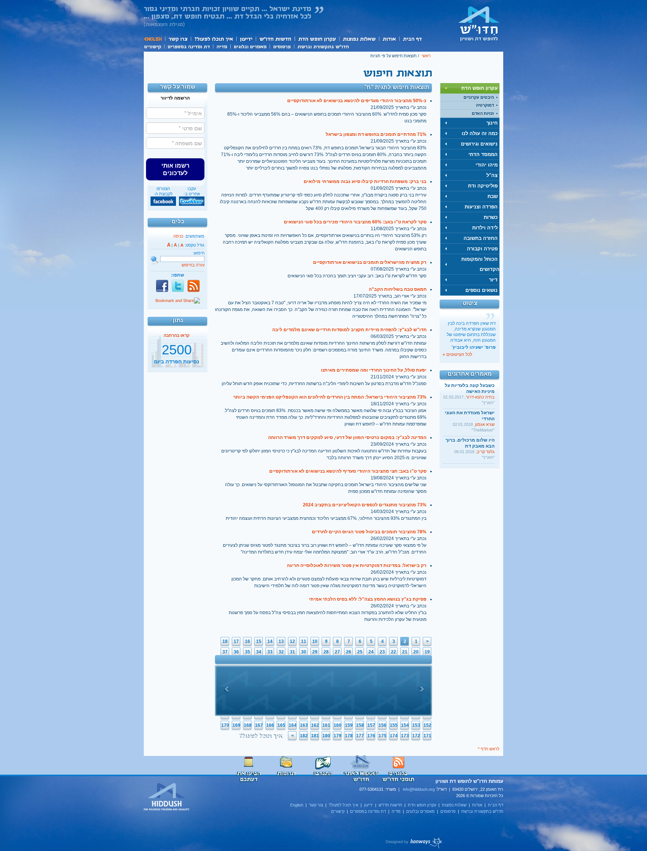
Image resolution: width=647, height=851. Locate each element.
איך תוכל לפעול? (213, 39)
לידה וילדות (485, 228)
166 (270, 725)
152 (427, 725)
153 (416, 725)
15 (258, 641)
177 (360, 735)
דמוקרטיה (485, 105)
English (154, 39)
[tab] (469, 88)
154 (405, 725)
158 (360, 725)
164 (293, 725)
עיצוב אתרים (414, 842)
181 (315, 735)
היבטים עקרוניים (479, 97)
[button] (175, 169)
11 (303, 641)
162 (315, 725)
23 (382, 652)
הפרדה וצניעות (481, 207)
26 (348, 652)
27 (337, 652)
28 (326, 652)
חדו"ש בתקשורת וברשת (323, 46)
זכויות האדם (483, 113)
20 (416, 652)
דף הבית (412, 39)
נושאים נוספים (481, 290)
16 (247, 641)
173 (405, 735)
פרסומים (282, 46)
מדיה (221, 46)
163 (304, 725)
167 (259, 725)
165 (281, 725)
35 (247, 652)
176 (371, 735)
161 (326, 725)
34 (258, 652)
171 (427, 735)
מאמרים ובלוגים (250, 46)
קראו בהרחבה (176, 364)
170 (225, 725)
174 (394, 735)
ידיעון (245, 39)
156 (382, 725)
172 (416, 735)
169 (236, 725)
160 (337, 725)
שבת (492, 196)
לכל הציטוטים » (457, 354)
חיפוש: (198, 253)
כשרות (491, 217)
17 (236, 641)
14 (270, 641)
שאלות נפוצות (359, 39)
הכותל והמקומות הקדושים (480, 264)
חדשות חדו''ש (274, 39)
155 (394, 725)
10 (315, 641)
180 (326, 735)
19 (427, 652)
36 (236, 652)
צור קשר (178, 39)
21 (404, 652)
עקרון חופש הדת (316, 39)
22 (393, 652)
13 (281, 641)
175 (382, 735)
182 (304, 735)
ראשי (426, 56)
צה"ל (492, 175)
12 (292, 641)
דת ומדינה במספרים (188, 46)
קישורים (154, 46)
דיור (493, 280)
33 (270, 652)
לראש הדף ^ (488, 749)
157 (371, 725)
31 (292, 652)
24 (371, 652)
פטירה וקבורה (482, 248)
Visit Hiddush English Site (167, 797)
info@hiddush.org (419, 789)
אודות (389, 39)
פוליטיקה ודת (483, 186)
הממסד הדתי (483, 154)
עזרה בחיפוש (193, 265)
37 (225, 652)
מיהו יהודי (487, 165)
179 (337, 735)
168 (248, 725)
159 (349, 725)
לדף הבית (479, 23)
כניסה (178, 236)
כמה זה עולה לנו (480, 133)
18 (225, 641)
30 (303, 652)
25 (359, 652)
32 (281, 652)
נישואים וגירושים (479, 144)
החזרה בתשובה (481, 238)
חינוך (492, 123)
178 (349, 735)
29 (315, 652)
